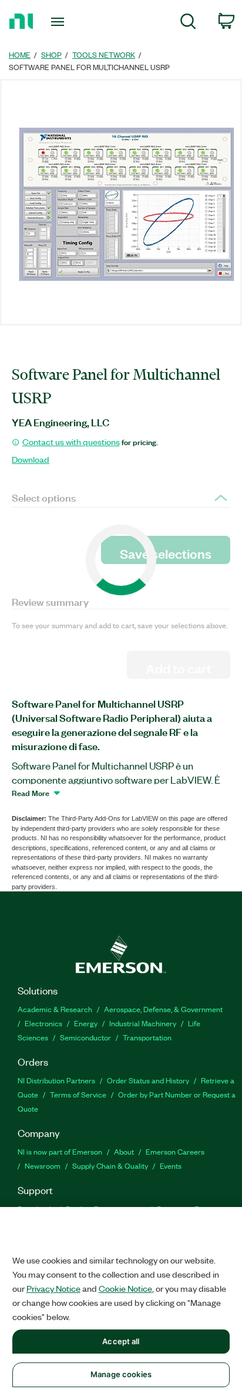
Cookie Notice (125, 1288)
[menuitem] (188, 23)
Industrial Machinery (142, 1023)
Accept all (120, 1341)
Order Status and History (148, 1080)
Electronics (43, 1023)
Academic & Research (55, 1008)
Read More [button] (30, 792)
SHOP (51, 54)
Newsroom (42, 1165)
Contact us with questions (71, 441)
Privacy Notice (53, 1288)
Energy (86, 1023)
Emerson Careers (175, 1151)
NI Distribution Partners (56, 1080)
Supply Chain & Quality (110, 1165)
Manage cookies (121, 1374)
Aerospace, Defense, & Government (163, 1008)
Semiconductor (85, 1037)
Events (171, 1165)
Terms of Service (78, 1094)
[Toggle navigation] (60, 22)
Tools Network (103, 54)
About (124, 1151)
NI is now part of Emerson (60, 1151)
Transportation (147, 1037)
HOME (20, 54)
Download (30, 459)
